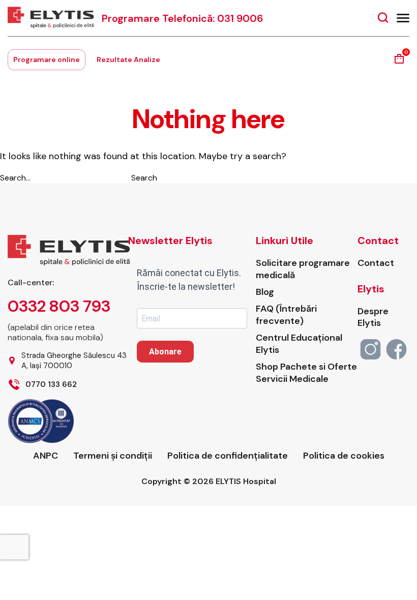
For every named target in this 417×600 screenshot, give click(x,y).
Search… (15, 177)
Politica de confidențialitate (227, 456)
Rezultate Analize (128, 59)
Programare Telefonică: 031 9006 (182, 18)
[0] (399, 62)
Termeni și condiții (112, 456)
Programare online (46, 59)
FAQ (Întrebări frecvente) (286, 314)
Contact (376, 263)
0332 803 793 (59, 306)
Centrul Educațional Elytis (299, 343)
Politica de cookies (343, 456)
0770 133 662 (51, 384)
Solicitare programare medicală (303, 269)
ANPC (45, 456)
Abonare (165, 351)
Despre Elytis (373, 317)
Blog (265, 292)
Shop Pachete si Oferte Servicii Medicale (306, 372)
